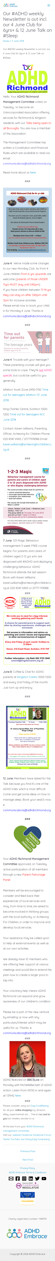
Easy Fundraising (41, 1139)
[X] (37, 1178)
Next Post (28, 1159)
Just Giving (26, 1139)
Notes (6, 40)
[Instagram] (24, 1178)
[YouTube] (44, 1178)
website (17, 1134)
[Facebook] (17, 1178)
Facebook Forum (42, 1134)
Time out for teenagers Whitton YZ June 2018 (25, 395)
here (33, 172)
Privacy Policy (27, 1168)
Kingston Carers (27, 677)
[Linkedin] (30, 1178)
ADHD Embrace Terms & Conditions (27, 1172)
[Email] (11, 1178)
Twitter (6, 1139)
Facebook (26, 1134)
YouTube (15, 1139)
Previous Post (27, 1151)
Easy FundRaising (40, 1105)
